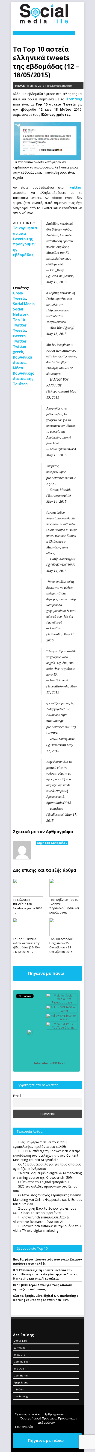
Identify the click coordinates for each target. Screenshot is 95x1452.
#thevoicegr (54, 721)
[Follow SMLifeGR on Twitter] (62, 1011)
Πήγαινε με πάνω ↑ (47, 973)
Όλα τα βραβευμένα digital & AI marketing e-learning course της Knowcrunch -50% (46, 1298)
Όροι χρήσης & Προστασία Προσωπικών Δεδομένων (49, 1420)
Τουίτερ (20, 384)
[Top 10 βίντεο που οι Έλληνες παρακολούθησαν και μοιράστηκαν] (64, 895)
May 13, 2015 (56, 334)
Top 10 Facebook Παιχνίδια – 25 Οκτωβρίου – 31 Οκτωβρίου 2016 (60, 945)
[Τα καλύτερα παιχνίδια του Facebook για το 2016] (28, 895)
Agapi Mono (21, 1382)
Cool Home (21, 1375)
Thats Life (19, 1354)
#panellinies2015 (58, 803)
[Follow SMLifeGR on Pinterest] (62, 1019)
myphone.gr (21, 1396)
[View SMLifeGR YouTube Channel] (62, 1027)
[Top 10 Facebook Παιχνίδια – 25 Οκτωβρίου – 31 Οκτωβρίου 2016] (64, 935)
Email (17, 1095)
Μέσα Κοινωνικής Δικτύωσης (23, 373)
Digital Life (20, 1340)
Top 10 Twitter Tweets (20, 325)
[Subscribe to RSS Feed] (29, 1063)
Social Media (24, 303)
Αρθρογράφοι (54, 1414)
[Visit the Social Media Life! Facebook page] (62, 1002)
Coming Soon (22, 1361)
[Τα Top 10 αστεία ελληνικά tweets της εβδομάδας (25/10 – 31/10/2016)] (28, 935)
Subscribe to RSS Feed (49, 1063)
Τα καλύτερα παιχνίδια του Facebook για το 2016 (27, 904)
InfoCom (19, 1389)
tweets (19, 335)
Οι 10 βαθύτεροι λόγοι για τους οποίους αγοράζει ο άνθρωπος (42, 1287)
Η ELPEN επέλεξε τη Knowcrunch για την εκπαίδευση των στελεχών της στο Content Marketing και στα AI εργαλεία (46, 1274)
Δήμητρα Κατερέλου (52, 843)
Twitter (74, 187)
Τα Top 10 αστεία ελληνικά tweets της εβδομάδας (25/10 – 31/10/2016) (26, 945)
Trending (74, 99)
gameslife (20, 1347)
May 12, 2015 (56, 282)
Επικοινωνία (24, 1427)
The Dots (19, 1368)
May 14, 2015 (56, 501)
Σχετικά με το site (27, 1414)
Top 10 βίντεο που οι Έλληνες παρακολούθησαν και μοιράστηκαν (64, 906)
